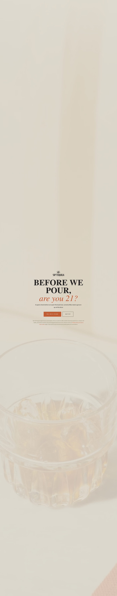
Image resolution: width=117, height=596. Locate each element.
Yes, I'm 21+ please (52, 314)
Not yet (68, 314)
